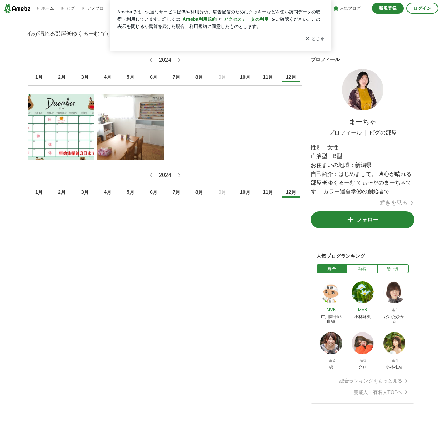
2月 (62, 77)
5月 (130, 77)
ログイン (422, 8)
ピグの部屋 (383, 133)
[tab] (332, 268)
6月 (153, 77)
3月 (85, 77)
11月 (268, 77)
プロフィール (345, 133)
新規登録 (388, 8)
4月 (108, 77)
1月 (39, 77)
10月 (245, 77)
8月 (199, 77)
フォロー (367, 219)
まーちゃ (362, 122)
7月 (176, 77)
